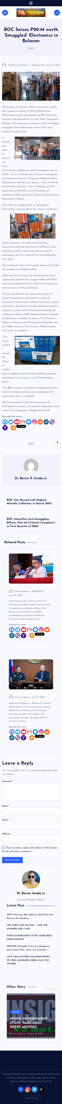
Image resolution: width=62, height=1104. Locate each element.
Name (6, 806)
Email (5, 820)
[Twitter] (11, 422)
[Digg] (46, 422)
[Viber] (52, 422)
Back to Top (32, 1098)
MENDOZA (37, 591)
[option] (31, 1015)
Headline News (38, 65)
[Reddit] (40, 422)
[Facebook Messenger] (28, 422)
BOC (31, 444)
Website (6, 834)
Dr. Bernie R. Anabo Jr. (18, 65)
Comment (7, 781)
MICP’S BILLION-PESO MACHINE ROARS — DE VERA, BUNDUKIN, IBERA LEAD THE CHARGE (29, 960)
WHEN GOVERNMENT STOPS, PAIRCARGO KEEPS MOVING (29, 1023)
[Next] (53, 987)
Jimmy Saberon (22, 591)
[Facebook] (5, 422)
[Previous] (48, 987)
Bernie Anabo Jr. (17, 1034)
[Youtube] (16, 422)
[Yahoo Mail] (5, 427)
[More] (13, 427)
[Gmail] (22, 422)
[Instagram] (34, 422)
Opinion (16, 1012)
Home (31, 48)
